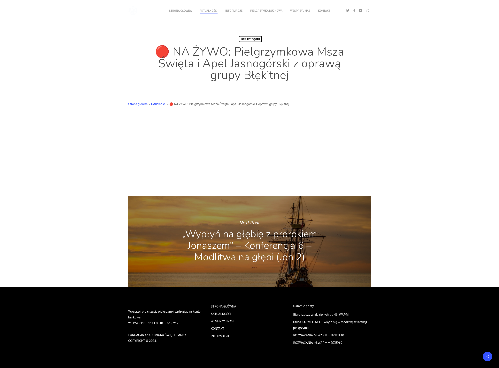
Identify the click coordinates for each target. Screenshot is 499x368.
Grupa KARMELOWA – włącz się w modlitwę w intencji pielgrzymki (330, 325)
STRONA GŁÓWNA (223, 306)
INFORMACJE (220, 336)
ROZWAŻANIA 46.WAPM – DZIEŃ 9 (317, 343)
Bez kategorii (250, 39)
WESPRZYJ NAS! (222, 321)
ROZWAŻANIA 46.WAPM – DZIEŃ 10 (318, 335)
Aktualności (158, 104)
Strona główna (138, 104)
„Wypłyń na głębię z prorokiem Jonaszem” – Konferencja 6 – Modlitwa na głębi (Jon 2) (249, 241)
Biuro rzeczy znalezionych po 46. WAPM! (321, 314)
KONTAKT (217, 329)
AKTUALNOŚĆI (221, 314)
